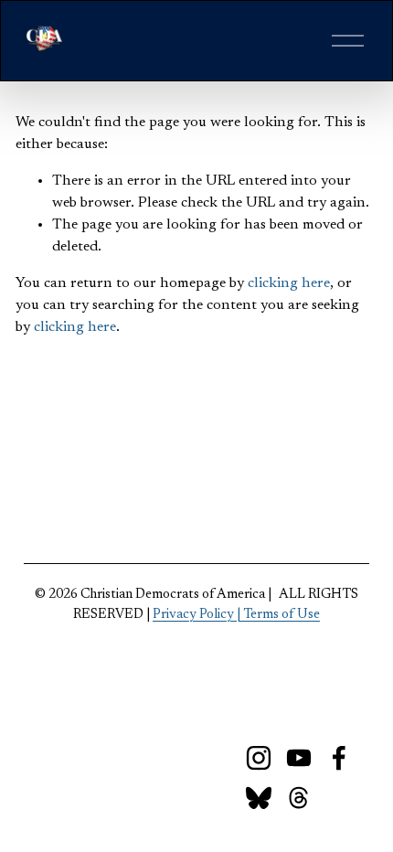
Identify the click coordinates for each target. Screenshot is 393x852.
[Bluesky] (258, 798)
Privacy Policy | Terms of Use (236, 615)
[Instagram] (258, 758)
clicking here (289, 283)
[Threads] (299, 798)
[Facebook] (339, 758)
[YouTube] (299, 758)
